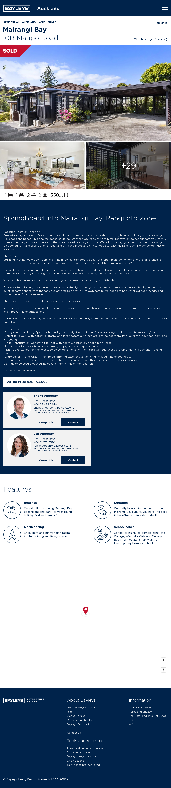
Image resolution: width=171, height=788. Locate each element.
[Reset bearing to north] (163, 669)
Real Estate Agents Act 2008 (147, 715)
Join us (71, 728)
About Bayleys (76, 715)
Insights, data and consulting (85, 748)
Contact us (74, 732)
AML (131, 724)
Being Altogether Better (82, 720)
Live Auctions (75, 760)
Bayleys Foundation (79, 724)
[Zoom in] (163, 660)
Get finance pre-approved (83, 764)
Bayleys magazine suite (81, 756)
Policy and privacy (140, 711)
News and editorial (78, 752)
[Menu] (164, 9)
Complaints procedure (142, 707)
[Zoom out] (163, 665)
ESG (131, 720)
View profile (46, 422)
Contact (73, 422)
